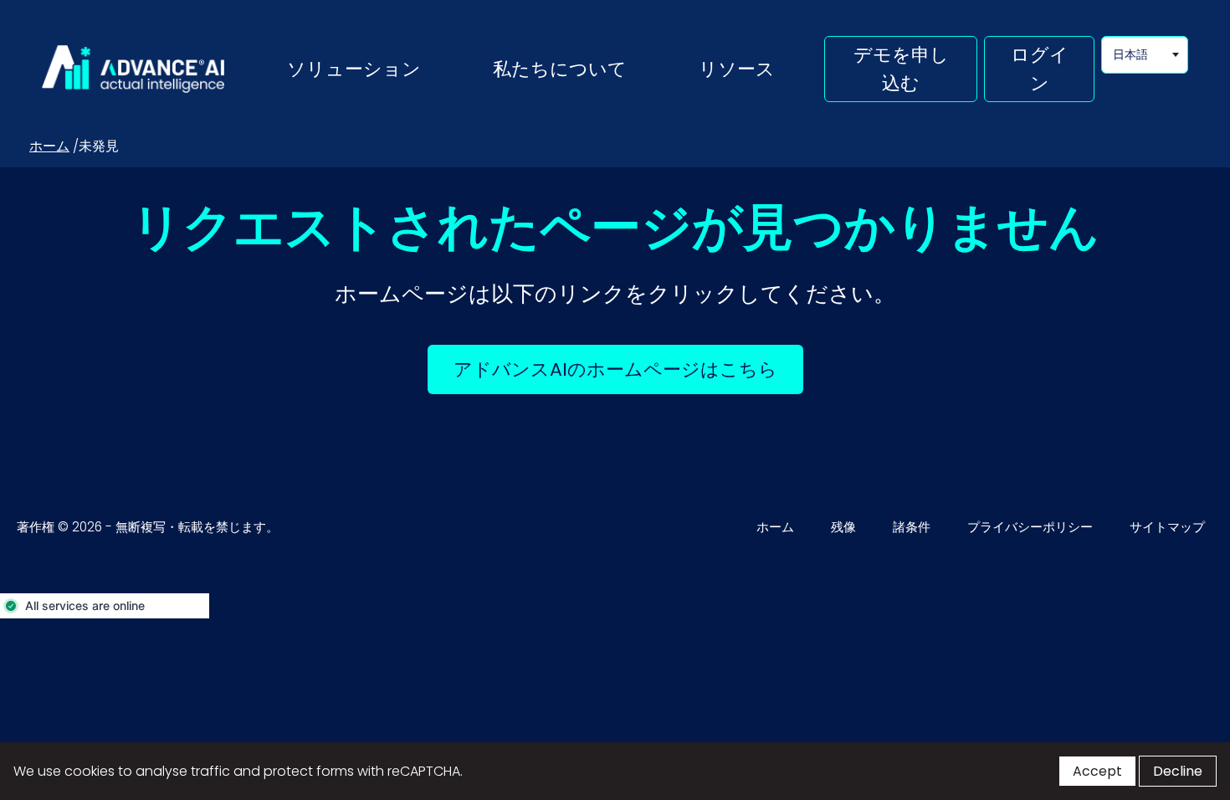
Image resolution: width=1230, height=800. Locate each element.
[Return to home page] (133, 69)
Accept (1097, 771)
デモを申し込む (901, 68)
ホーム (49, 146)
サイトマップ (1167, 527)
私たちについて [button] (560, 68)
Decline (1177, 771)
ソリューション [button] (354, 68)
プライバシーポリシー (1030, 527)
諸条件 (911, 527)
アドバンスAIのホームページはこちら (628, 369)
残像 (843, 527)
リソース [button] (737, 68)
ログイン (1040, 68)
